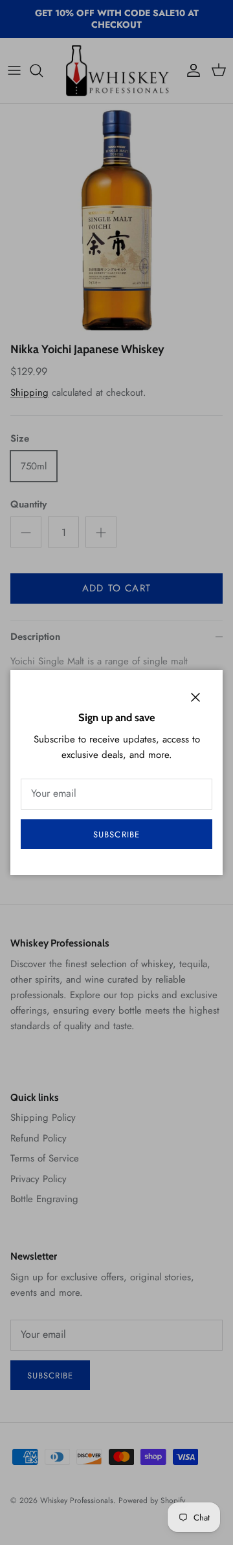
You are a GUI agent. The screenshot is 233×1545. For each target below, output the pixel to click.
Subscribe (116, 834)
